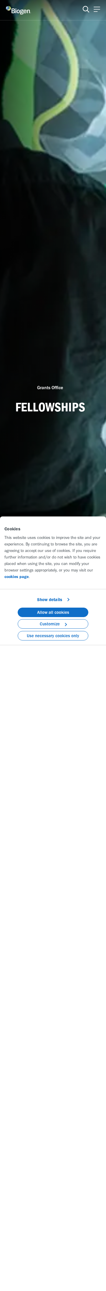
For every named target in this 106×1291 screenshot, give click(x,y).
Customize (50, 624)
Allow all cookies (53, 612)
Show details (49, 599)
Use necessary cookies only (53, 635)
